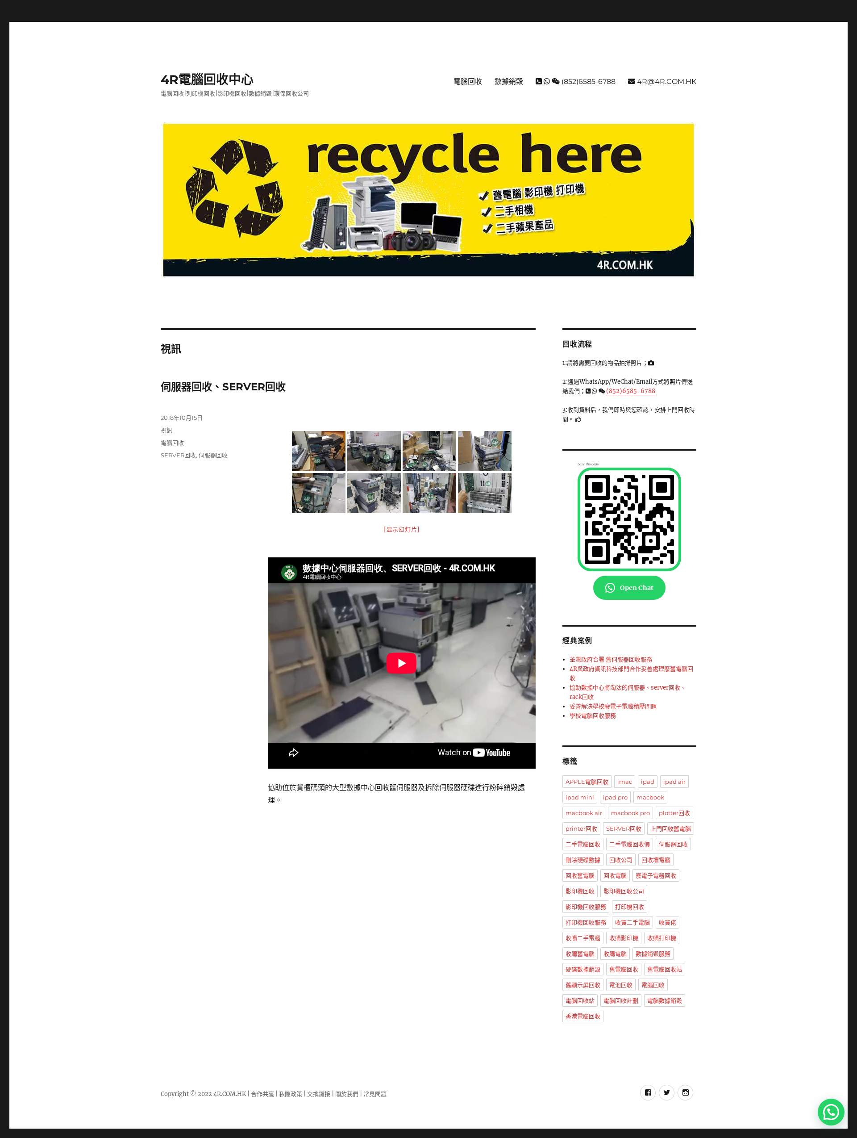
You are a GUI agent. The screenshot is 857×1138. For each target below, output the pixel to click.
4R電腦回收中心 (207, 79)
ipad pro (615, 797)
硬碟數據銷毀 (583, 969)
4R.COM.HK (230, 1094)
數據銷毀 (509, 81)
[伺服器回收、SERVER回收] (318, 451)
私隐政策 (291, 1094)
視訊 (166, 430)
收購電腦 (615, 953)
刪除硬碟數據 (583, 859)
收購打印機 (661, 937)
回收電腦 (615, 875)
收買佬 (667, 922)
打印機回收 (629, 906)
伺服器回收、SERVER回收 (223, 387)
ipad (647, 781)
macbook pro (630, 812)
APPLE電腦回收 (587, 781)
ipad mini (580, 797)
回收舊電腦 (580, 875)
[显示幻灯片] (401, 529)
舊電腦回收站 (664, 969)
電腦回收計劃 (620, 1000)
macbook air (584, 812)
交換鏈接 (319, 1094)
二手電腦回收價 (629, 844)
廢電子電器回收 (656, 875)
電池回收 (620, 984)
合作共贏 (262, 1094)
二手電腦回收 (583, 844)
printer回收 (581, 828)
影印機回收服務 (586, 906)
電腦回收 (467, 81)
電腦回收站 (580, 1000)
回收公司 (620, 859)
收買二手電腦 (632, 922)
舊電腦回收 (623, 969)
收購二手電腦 (583, 937)
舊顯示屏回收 (583, 984)
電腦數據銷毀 (664, 1000)
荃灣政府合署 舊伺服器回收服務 (611, 659)
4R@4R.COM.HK (665, 81)
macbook (650, 797)
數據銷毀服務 (653, 953)
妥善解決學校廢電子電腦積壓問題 (613, 706)
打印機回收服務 (586, 922)
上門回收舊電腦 (670, 828)
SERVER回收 (178, 455)
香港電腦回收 (583, 1016)
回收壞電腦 (655, 859)
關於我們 (347, 1094)
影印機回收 (580, 891)
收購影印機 (623, 937)
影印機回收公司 (623, 891)
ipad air (674, 781)
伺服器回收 (213, 455)
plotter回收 (674, 812)
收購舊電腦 (580, 953)
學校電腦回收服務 (593, 716)
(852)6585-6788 (588, 81)
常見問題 (374, 1094)
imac (624, 781)
